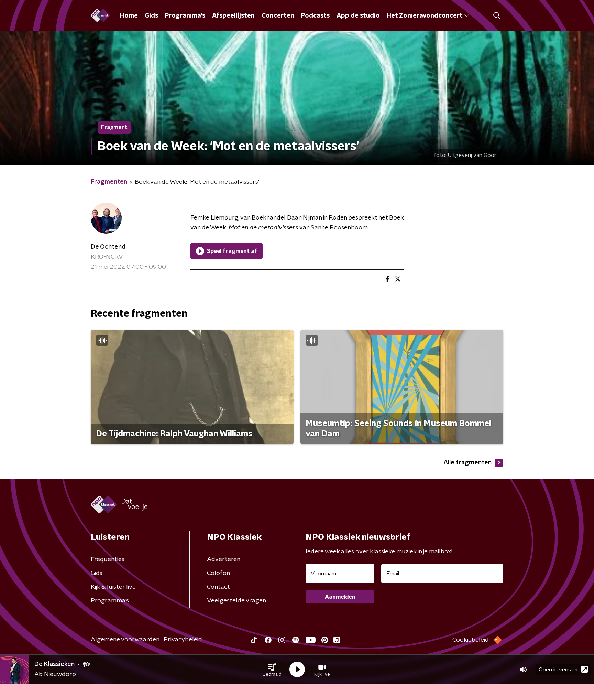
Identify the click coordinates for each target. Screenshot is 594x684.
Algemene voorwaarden (125, 640)
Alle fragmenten (467, 463)
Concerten (278, 16)
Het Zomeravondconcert (424, 16)
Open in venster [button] (559, 669)
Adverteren (223, 559)
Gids (151, 16)
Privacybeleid (183, 640)
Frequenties (107, 559)
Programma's (185, 16)
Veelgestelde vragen (236, 601)
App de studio (358, 16)
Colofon (218, 573)
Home (129, 16)
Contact (218, 587)
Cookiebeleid (470, 640)
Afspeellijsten (233, 16)
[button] (272, 670)
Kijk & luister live (113, 587)
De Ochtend (108, 247)
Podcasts (315, 16)
